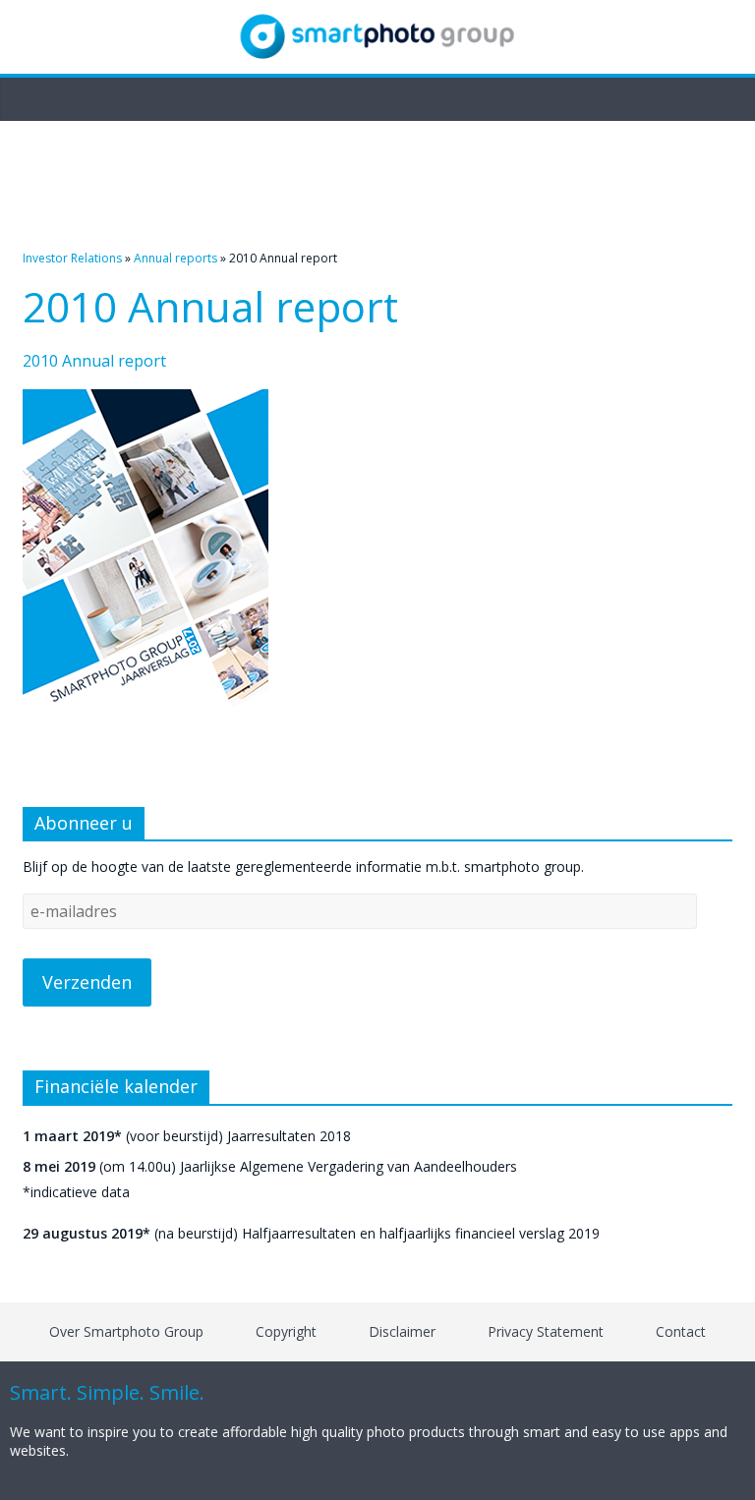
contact (681, 1331)
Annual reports (175, 258)
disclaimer (402, 1331)
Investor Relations (72, 258)
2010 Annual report (94, 361)
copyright (286, 1331)
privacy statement (546, 1331)
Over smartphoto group (126, 1331)
